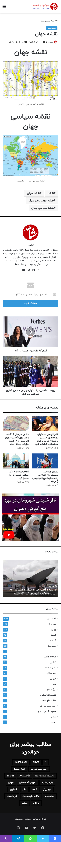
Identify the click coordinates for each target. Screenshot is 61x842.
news (53, 722)
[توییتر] (28, 270)
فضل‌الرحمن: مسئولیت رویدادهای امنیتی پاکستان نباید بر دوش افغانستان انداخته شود (46, 439)
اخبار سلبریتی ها (48, 706)
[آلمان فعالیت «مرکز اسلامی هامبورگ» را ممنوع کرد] (16, 460)
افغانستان (51, 618)
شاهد (30, 245)
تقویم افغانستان (48, 695)
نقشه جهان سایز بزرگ (41, 201)
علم (54, 684)
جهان (53, 629)
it (55, 651)
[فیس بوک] (33, 270)
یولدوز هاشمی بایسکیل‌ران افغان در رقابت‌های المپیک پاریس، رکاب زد (45, 476)
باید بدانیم (51, 673)
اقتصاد (53, 640)
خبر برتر (52, 624)
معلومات (45, 20)
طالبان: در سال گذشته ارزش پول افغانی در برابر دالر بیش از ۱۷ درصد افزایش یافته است (17, 439)
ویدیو (53, 716)
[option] (30, 578)
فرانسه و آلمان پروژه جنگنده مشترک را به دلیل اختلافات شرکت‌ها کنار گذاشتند (33, 591)
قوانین (52, 662)
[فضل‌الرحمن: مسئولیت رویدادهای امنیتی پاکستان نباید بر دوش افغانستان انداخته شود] (45, 423)
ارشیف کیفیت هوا (47, 711)
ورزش (53, 678)
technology (50, 657)
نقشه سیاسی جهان (42, 208)
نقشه (51, 193)
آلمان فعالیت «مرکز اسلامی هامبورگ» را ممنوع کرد (19, 475)
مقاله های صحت (48, 700)
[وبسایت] (38, 270)
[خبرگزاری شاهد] (44, 6)
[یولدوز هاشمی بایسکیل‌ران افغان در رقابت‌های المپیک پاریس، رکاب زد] (45, 460)
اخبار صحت (50, 667)
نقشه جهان (33, 193)
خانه (53, 20)
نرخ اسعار (51, 689)
